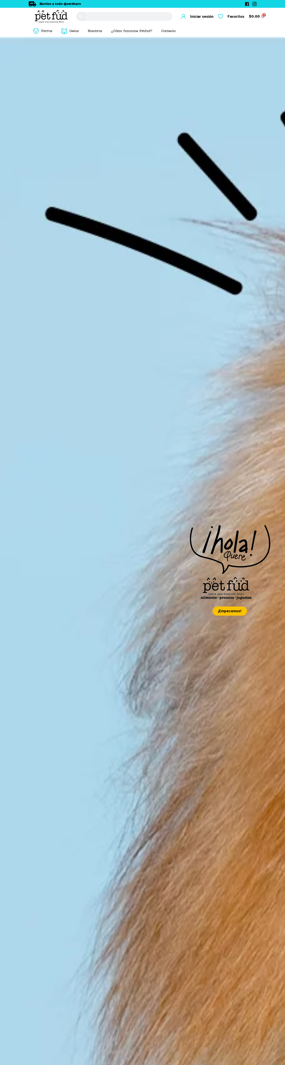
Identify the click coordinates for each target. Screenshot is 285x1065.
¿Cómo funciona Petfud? (131, 31)
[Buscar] (80, 16)
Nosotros (95, 31)
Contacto (168, 31)
